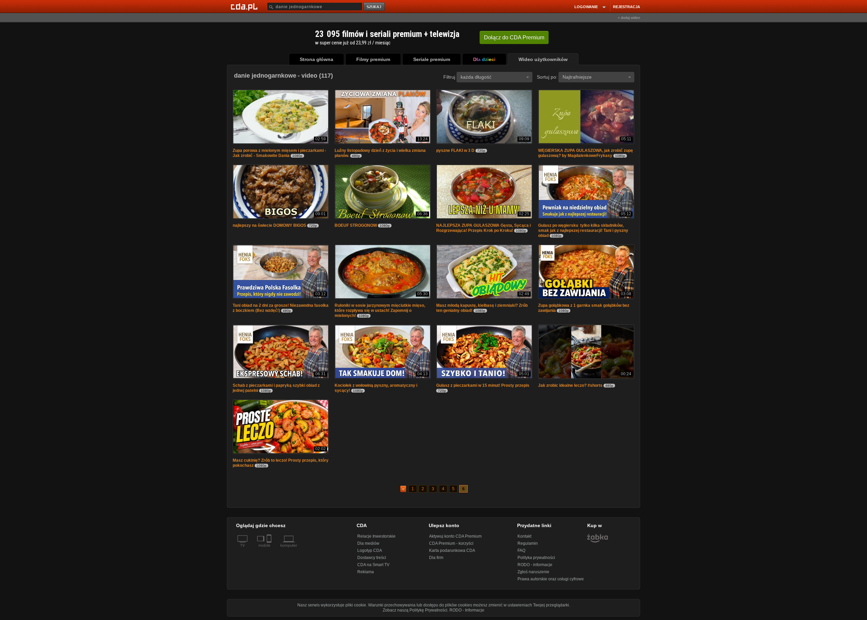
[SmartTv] (270, 549)
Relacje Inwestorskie (376, 536)
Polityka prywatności (536, 557)
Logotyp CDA (369, 550)
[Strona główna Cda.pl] (245, 6)
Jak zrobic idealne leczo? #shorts (570, 385)
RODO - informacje (534, 564)
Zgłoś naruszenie (533, 571)
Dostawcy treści (371, 557)
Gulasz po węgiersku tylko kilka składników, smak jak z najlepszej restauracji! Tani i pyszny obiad (583, 230)
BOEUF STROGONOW (356, 225)
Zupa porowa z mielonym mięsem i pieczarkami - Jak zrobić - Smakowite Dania (279, 153)
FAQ (521, 550)
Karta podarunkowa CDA (452, 550)
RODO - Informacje (466, 610)
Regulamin (527, 543)
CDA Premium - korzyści (451, 543)
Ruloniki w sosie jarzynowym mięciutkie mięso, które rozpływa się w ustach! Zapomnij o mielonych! (380, 310)
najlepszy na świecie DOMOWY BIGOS (269, 225)
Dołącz (514, 37)
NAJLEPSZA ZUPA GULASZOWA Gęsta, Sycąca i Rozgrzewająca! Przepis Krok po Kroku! (483, 228)
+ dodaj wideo (629, 18)
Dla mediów (368, 543)
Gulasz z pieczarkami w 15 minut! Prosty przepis (482, 385)
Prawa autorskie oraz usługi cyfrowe (550, 579)
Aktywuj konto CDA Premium (455, 536)
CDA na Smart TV (373, 564)
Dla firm (436, 557)
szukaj (374, 7)
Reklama (365, 571)
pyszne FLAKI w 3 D (455, 150)
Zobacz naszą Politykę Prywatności (415, 610)
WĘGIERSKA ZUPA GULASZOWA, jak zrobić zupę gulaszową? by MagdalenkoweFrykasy (585, 153)
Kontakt (524, 536)
